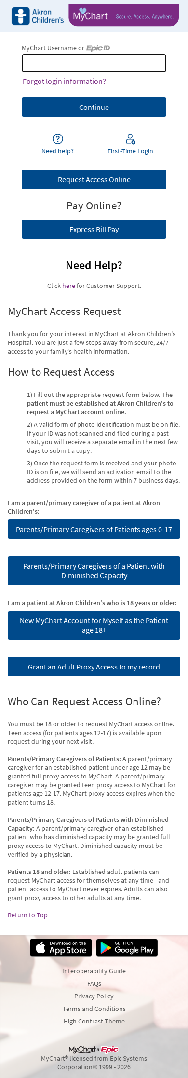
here (68, 285)
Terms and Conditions (94, 1008)
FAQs (94, 983)
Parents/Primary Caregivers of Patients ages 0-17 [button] (94, 529)
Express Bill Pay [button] (94, 229)
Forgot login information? (64, 81)
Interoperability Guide (94, 971)
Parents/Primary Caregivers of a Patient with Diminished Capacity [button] (94, 570)
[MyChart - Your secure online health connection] (94, 16)
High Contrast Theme (94, 1021)
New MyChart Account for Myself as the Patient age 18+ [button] (94, 625)
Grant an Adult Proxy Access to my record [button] (94, 666)
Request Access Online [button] (94, 179)
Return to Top (28, 915)
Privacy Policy (94, 996)
